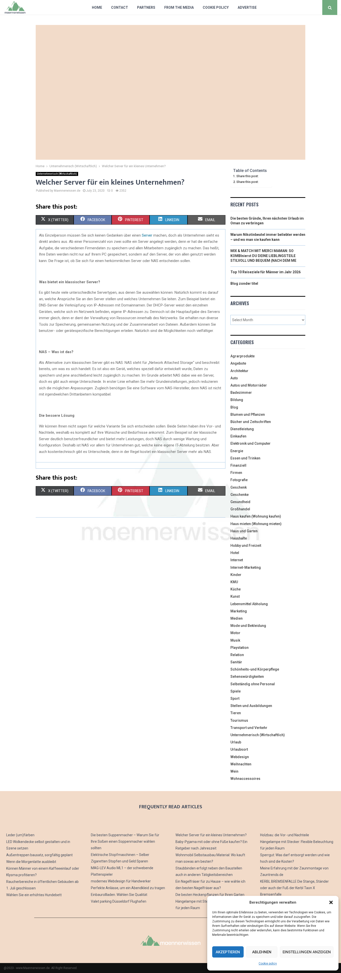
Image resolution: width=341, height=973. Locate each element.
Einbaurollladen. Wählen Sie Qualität (119, 895)
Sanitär (236, 662)
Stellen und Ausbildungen (251, 706)
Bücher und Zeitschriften (250, 422)
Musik (235, 640)
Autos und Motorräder (248, 385)
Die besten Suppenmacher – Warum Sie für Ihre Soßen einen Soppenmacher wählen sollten (125, 841)
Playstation (239, 648)
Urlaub (235, 742)
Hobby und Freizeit (245, 546)
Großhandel (240, 509)
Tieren (235, 713)
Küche (235, 589)
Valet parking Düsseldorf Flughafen (118, 901)
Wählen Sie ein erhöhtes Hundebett (34, 895)
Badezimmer (241, 393)
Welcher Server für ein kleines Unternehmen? (211, 835)
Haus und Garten (244, 531)
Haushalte (238, 538)
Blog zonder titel (244, 283)
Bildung (236, 400)
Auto (234, 378)
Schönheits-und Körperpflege (254, 669)
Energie (236, 451)
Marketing (238, 611)
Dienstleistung (242, 429)
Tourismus (239, 720)
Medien (236, 618)
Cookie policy (268, 963)
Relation (237, 655)
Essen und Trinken (245, 458)
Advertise (247, 7)
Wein (234, 771)
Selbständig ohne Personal (252, 684)
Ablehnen (261, 952)
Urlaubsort (239, 749)
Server (147, 235)
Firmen (236, 473)
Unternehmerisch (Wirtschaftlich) (57, 173)
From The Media (179, 7)
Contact (119, 7)
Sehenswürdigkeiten (247, 677)
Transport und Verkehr (248, 728)
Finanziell (238, 465)
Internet (236, 560)
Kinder (235, 575)
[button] (331, 902)
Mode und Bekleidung (248, 626)
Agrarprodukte (242, 356)
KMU (234, 582)
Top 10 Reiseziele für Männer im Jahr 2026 (265, 272)
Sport (234, 698)
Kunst (235, 596)
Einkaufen (238, 436)
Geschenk (238, 487)
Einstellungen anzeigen (307, 952)
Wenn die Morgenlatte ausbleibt (31, 862)
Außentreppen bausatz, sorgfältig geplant (39, 855)
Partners (146, 7)
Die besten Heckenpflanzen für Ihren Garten (209, 895)
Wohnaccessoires (245, 779)
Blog (234, 407)
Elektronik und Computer (250, 443)
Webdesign (239, 757)
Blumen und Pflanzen (247, 415)
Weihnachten (240, 764)
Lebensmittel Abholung (249, 604)
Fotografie (239, 480)
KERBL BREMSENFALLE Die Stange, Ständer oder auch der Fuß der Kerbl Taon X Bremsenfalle (294, 887)
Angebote (238, 363)
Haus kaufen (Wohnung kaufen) (255, 516)
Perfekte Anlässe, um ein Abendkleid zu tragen (128, 888)
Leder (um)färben (20, 835)
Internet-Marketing (245, 567)
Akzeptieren (228, 952)
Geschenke (239, 495)
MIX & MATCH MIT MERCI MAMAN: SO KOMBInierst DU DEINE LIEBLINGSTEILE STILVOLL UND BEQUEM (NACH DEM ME (263, 256)
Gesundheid (240, 502)
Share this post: (247, 176)
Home (97, 7)
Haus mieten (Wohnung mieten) (256, 524)
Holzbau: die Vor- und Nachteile (284, 835)
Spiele (235, 691)
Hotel (234, 553)
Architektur (239, 371)
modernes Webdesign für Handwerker (121, 881)
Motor (235, 633)
